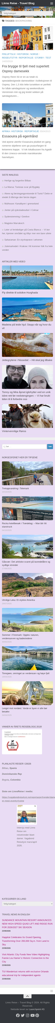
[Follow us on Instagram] (27, 1015)
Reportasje (26, 58)
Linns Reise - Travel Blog (18, 3)
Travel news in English (16, 914)
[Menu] (51, 3)
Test (48, 58)
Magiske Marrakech (14, 223)
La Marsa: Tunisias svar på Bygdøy (22, 187)
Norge (34, 54)
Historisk (23, 54)
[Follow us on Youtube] (32, 1015)
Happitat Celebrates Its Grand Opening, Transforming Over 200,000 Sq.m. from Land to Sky (25, 941)
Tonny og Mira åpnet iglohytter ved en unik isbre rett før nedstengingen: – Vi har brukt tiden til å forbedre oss (26, 396)
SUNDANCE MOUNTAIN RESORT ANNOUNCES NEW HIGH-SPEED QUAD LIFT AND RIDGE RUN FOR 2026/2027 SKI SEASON (27, 924)
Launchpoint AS (36, 1009)
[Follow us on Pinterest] (37, 1015)
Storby (39, 58)
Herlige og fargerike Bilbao (17, 180)
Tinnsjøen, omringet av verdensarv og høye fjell (25, 673)
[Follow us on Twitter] (23, 1015)
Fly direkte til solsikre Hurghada (20, 292)
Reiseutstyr (9, 58)
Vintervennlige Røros (14, 431)
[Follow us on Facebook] (18, 1015)
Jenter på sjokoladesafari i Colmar (21, 210)
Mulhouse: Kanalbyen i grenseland (21, 203)
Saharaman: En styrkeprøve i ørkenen (23, 240)
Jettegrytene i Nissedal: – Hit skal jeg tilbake (27, 360)
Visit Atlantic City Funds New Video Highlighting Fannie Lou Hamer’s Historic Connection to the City (26, 958)
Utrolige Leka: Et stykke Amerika (18, 600)
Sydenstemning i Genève (17, 216)
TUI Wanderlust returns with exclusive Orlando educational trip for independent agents (25, 973)
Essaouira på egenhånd (20, 136)
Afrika (6, 131)
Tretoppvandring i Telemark (15, 488)
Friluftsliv (9, 54)
